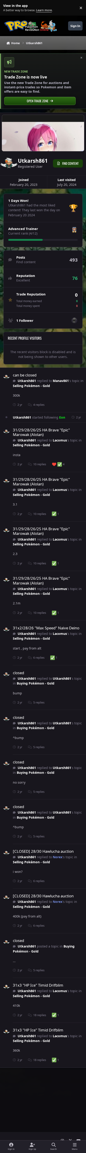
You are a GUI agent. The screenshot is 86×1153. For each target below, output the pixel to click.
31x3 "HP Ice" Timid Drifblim (38, 985)
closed (18, 672)
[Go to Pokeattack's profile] (74, 320)
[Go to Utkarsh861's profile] (6, 377)
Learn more (9, 8)
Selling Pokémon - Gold (31, 386)
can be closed (24, 375)
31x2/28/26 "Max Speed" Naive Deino (46, 628)
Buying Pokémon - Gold (35, 683)
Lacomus (60, 440)
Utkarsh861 (27, 381)
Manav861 (61, 381)
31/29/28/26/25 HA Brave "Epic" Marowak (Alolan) (41, 432)
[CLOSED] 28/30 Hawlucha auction (43, 851)
